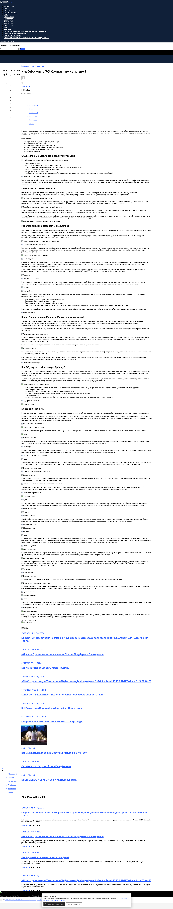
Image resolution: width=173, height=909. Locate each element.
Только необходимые (74, 904)
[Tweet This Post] (88, 99)
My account (8, 19)
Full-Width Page (10, 12)
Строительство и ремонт (19, 84)
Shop (6, 27)
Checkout (7, 10)
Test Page (8, 29)
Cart (6, 8)
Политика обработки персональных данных (25, 31)
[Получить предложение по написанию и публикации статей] (38, 900)
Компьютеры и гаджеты (19, 73)
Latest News (9, 17)
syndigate (25, 86)
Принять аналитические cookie (54, 904)
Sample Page (8, 21)
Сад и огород (14, 94)
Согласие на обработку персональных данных (26, 38)
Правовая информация (15, 33)
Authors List (9, 6)
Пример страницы (12, 36)
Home (6, 15)
